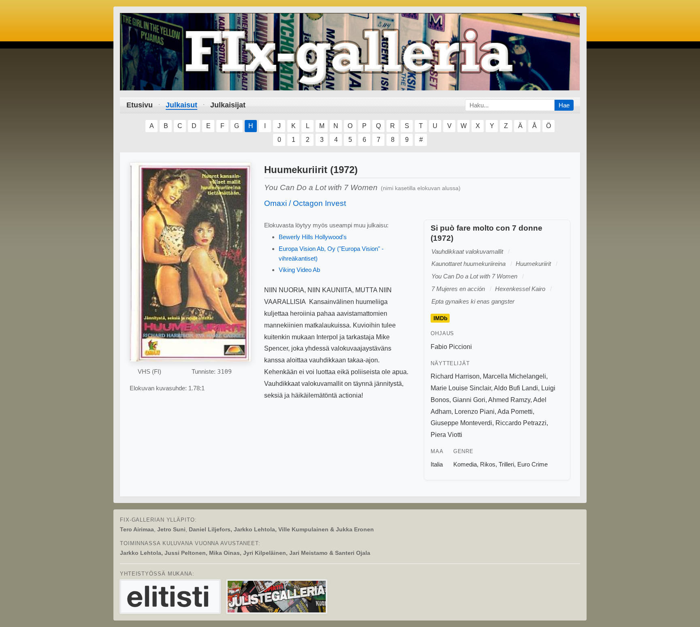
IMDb (440, 318)
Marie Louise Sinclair (461, 388)
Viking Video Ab (299, 269)
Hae (564, 105)
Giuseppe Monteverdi (461, 422)
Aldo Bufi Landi (516, 388)
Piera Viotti (446, 434)
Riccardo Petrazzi (520, 422)
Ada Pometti (515, 411)
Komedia (465, 464)
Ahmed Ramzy (509, 399)
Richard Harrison (455, 376)
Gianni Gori (468, 399)
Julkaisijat (227, 105)
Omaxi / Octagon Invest (305, 203)
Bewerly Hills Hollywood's (313, 236)
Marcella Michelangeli (514, 376)
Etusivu (139, 105)
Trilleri (506, 464)
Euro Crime (532, 464)
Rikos (487, 464)
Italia (437, 464)
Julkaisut (181, 105)
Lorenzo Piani (475, 411)
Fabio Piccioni (451, 346)
